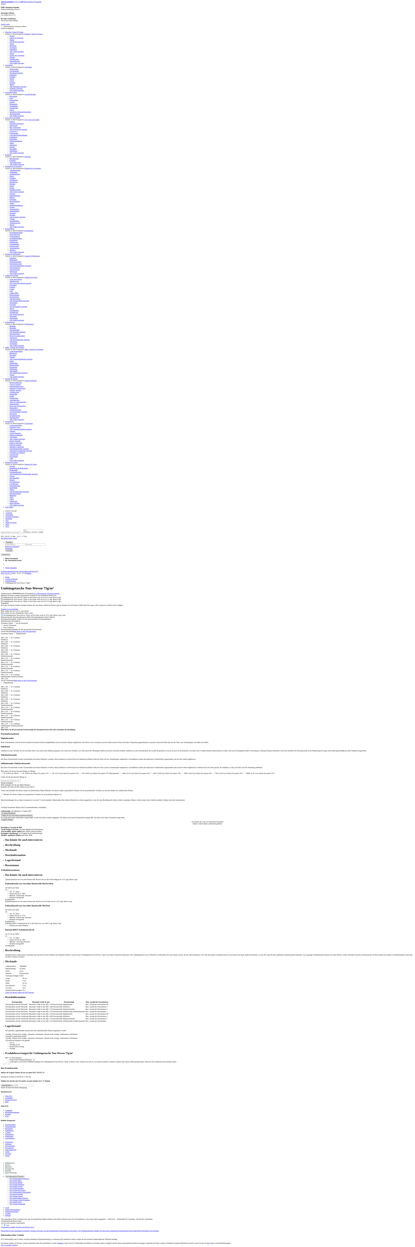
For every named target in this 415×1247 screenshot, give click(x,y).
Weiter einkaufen (11, 568)
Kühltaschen (14, 398)
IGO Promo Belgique (17, 1184)
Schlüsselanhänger (16, 141)
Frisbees (12, 287)
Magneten (13, 495)
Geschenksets (14, 71)
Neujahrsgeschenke (16, 73)
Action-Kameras (15, 433)
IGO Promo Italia (15, 1181)
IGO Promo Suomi (16, 1196)
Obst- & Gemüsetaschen (18, 402)
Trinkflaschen (14, 59)
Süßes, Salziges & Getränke (14, 347)
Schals (12, 203)
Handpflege (14, 240)
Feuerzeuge (13, 125)
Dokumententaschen (16, 386)
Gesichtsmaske (15, 236)
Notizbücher (14, 108)
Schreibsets (13, 342)
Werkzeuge (13, 272)
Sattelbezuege (14, 281)
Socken (12, 207)
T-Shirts (12, 219)
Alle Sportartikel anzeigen (18, 307)
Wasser (12, 375)
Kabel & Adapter (15, 445)
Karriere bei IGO (11, 1100)
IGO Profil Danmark (17, 1188)
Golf (11, 291)
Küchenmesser (15, 482)
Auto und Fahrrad (16, 279)
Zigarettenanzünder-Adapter (19, 449)
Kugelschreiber (15, 334)
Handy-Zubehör (15, 441)
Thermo (12, 57)
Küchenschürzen (15, 493)
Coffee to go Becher (16, 38)
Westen (12, 225)
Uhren (12, 499)
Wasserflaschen (15, 61)
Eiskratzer (13, 258)
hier (208, 1243)
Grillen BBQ (14, 293)
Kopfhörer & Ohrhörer (17, 453)
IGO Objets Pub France (18, 1190)
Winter (12, 85)
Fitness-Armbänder (16, 435)
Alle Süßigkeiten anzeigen (18, 373)
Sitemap (8, 1215)
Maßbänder (13, 260)
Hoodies (12, 215)
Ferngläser (13, 285)
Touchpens (13, 338)
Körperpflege (9, 229)
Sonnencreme (14, 246)
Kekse (12, 361)
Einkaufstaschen (10, 1150)
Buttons (12, 122)
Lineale (12, 102)
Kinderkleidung (15, 196)
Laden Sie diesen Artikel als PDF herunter (19, 992)
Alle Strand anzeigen (17, 314)
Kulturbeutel (14, 242)
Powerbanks (14, 456)
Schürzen (8, 1144)
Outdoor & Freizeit (11, 275)
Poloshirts (13, 199)
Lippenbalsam (14, 244)
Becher (12, 36)
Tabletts (12, 357)
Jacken (12, 188)
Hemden (12, 184)
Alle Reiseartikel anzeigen (18, 412)
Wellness (13, 250)
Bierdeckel (13, 353)
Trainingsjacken (15, 223)
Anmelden (9, 542)
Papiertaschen (14, 404)
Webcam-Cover (15, 427)
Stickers (12, 147)
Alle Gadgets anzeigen (17, 439)
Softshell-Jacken (15, 190)
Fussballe (13, 305)
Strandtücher (14, 312)
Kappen (12, 194)
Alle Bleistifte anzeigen (17, 332)
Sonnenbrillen (14, 209)
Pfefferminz (14, 369)
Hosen (12, 186)
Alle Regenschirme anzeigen (19, 301)
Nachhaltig (9, 515)
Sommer (12, 83)
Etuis (11, 98)
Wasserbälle (14, 318)
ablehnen (60, 1243)
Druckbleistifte (15, 330)
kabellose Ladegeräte (17, 447)
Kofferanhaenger (15, 410)
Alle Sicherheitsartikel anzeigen (20, 266)
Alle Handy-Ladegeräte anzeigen (21, 451)
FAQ (7, 526)
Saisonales (13, 75)
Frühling (12, 77)
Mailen (29, 573)
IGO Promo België (16, 1182)
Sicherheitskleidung (16, 205)
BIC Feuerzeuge (15, 127)
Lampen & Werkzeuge (13, 254)
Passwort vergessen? (12, 547)
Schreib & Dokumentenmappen (20, 112)
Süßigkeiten (14, 363)
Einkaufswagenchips (17, 124)
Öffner (12, 490)
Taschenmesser (15, 270)
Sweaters (13, 213)
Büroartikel (13, 96)
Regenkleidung (15, 201)
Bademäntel (14, 470)
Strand (12, 309)
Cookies (8, 1213)
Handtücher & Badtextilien (19, 468)
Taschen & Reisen (11, 379)
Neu (7, 521)
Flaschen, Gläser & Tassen (14, 32)
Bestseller (8, 519)
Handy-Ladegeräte (16, 443)
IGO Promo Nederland (17, 1204)
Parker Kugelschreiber (17, 336)
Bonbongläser (14, 365)
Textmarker (13, 344)
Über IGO (8, 1096)
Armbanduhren (15, 174)
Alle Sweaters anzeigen (18, 217)
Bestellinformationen (12, 1112)
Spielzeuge (13, 145)
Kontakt (8, 1114)
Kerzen (12, 476)
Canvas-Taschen (15, 384)
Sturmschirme (14, 297)
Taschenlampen (15, 268)
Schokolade (14, 371)
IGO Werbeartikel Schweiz (19, 1198)
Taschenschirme (15, 299)
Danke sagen (14, 69)
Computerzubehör (16, 425)
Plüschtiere (13, 139)
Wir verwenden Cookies (9, 1245)
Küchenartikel (14, 478)
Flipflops (13, 178)
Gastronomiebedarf (16, 351)
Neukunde (8, 548)
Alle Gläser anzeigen (17, 51)
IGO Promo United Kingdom (20, 1200)
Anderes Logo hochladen (9, 609)
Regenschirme (14, 295)
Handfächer (14, 182)
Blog (7, 524)
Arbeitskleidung (15, 170)
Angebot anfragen (7, 820)
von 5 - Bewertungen (17, 2)
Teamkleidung (14, 221)
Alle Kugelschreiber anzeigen (20, 340)
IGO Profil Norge (16, 1202)
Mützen (12, 198)
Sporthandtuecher (16, 472)
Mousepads (13, 104)
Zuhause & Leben (11, 462)
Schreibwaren (10, 322)
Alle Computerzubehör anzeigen (21, 429)
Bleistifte (13, 326)
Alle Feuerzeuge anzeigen (18, 129)
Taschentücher (14, 248)
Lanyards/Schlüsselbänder (18, 135)
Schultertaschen (15, 416)
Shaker (12, 40)
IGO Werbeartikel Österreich (15, 1176)
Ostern (12, 81)
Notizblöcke (14, 106)
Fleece (12, 176)
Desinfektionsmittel (16, 233)
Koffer (12, 396)
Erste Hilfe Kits (15, 235)
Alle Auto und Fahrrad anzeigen (20, 283)
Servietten (13, 355)
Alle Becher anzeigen (17, 42)
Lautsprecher (14, 455)
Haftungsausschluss (12, 1211)
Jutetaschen (13, 394)
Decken (12, 466)
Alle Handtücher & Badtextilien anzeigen (24, 474)
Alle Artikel (9, 507)
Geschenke (9, 65)
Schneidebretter (15, 486)
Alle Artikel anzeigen (17, 63)
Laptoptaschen (14, 400)
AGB (7, 1208)
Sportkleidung (14, 211)
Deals (3, 571)
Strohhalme (13, 488)
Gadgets (12, 431)
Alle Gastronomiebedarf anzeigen (21, 359)
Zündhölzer (13, 151)
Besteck (12, 480)
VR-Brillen (13, 437)
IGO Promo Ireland (16, 1194)
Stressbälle (13, 149)
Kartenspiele (14, 133)
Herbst (12, 79)
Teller (11, 497)
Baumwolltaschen (16, 383)
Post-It (12, 110)
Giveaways (13, 131)
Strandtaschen (14, 418)
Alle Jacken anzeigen (17, 192)
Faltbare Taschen (15, 390)
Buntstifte (13, 328)
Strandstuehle (14, 310)
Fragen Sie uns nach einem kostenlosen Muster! (17, 815)
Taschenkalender (15, 162)
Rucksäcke (13, 414)
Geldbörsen (13, 180)
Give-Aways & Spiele (12, 118)
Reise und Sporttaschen (18, 406)
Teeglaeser (13, 48)
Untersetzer (13, 501)
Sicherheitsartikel (15, 262)
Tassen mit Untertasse (17, 55)
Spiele (12, 143)
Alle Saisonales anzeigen (18, 87)
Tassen (12, 53)
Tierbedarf (13, 316)
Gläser (12, 44)
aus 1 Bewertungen (46, 593)
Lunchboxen (14, 484)
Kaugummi (13, 367)
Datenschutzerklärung (12, 1210)
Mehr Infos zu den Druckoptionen (24, 631)
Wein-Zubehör (14, 503)
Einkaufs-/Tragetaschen (18, 388)
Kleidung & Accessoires (13, 166)
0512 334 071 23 (7, 573)
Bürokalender (14, 159)
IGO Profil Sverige (16, 1186)
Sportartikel (13, 303)
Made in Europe (11, 522)
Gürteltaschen (14, 392)
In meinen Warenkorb (8, 813)
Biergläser (13, 46)
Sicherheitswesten (16, 264)
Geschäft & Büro (11, 92)
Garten (12, 289)
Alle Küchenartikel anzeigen (19, 492)
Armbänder (13, 172)
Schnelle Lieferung (16, 88)
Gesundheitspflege (16, 238)
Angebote (8, 513)
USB (11, 458)
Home (7, 577)
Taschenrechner (15, 114)
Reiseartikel (14, 408)
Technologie (9, 421)
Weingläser (13, 50)
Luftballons (13, 137)
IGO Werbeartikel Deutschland (20, 1192)
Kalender (8, 155)
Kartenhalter (14, 100)
